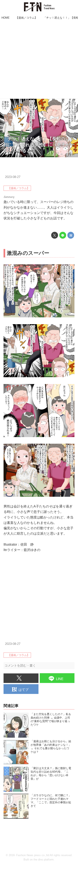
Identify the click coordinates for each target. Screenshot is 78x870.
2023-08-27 (12, 177)
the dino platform (43, 859)
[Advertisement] (39, 60)
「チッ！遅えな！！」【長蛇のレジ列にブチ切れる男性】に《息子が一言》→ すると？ (38, 144)
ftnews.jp (72, 155)
